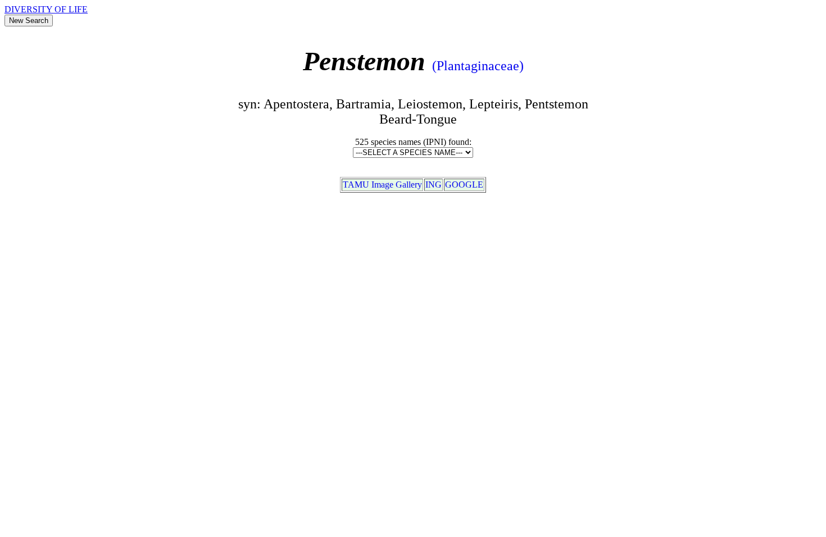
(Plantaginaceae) (478, 65)
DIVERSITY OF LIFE (46, 9)
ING (433, 184)
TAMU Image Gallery (382, 184)
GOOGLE (464, 184)
